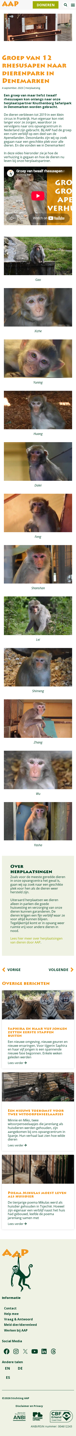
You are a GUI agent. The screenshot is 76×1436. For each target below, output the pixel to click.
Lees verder (16, 1063)
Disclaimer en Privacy (29, 1406)
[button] (65, 5)
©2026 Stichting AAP (15, 1398)
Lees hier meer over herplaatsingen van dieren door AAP (36, 940)
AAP (10, 4)
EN (7, 1368)
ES (8, 1377)
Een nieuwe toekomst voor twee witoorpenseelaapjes (36, 1112)
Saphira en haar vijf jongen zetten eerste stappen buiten (37, 1032)
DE (20, 1368)
